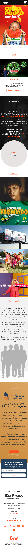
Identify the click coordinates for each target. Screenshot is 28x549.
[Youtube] (18, 526)
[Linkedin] (23, 526)
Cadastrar (14, 475)
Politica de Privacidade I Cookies (14, 546)
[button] (14, 54)
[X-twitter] (14, 526)
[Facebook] (14, 530)
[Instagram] (9, 526)
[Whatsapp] (5, 526)
